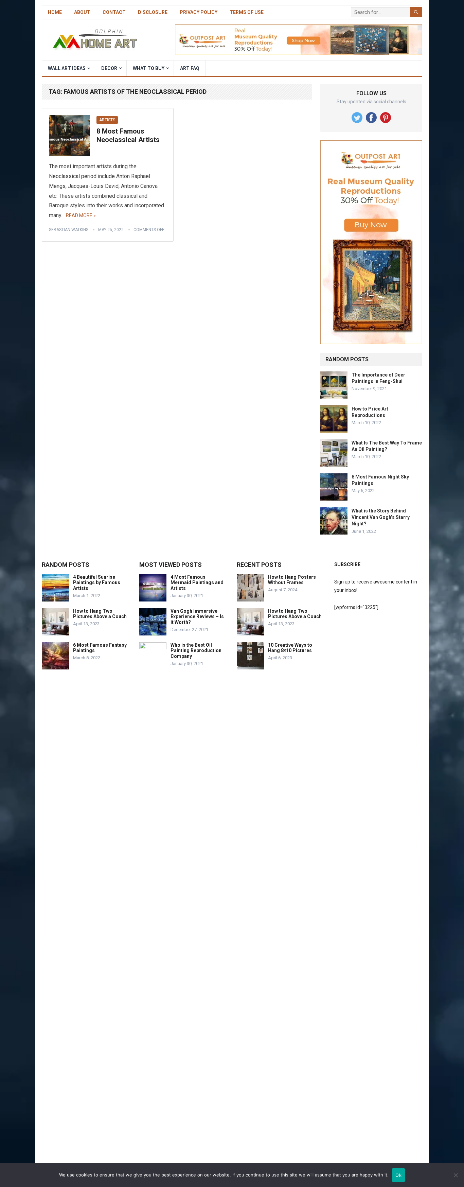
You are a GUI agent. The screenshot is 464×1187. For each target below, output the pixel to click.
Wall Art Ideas (67, 68)
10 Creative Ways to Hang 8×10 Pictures (290, 647)
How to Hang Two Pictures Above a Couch (100, 613)
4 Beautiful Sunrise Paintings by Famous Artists (96, 582)
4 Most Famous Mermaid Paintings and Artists (197, 582)
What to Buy (148, 68)
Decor (109, 68)
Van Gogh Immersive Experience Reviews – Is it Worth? (197, 616)
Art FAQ (189, 68)
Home (55, 12)
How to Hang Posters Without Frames (292, 580)
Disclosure (152, 12)
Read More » (81, 215)
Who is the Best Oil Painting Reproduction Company (196, 650)
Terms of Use (247, 12)
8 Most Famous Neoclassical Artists (128, 135)
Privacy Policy (198, 12)
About (82, 12)
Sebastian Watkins (68, 229)
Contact (114, 12)
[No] (455, 1175)
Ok (398, 1175)
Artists (107, 120)
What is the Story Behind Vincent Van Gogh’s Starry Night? (381, 517)
